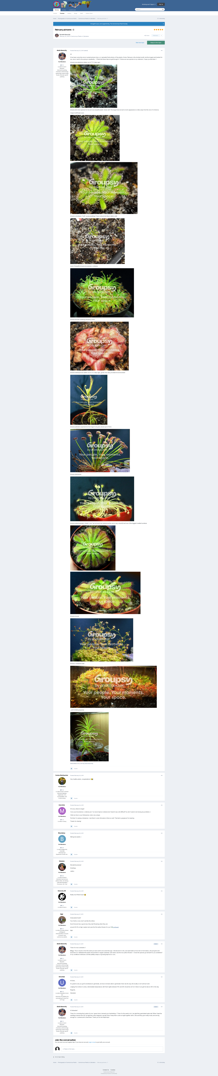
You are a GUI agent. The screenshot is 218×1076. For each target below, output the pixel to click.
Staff (81, 13)
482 (62, 875)
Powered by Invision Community (109, 1073)
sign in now (92, 1042)
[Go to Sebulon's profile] (62, 867)
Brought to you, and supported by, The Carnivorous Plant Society (109, 23)
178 (63, 819)
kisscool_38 (62, 891)
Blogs (75, 13)
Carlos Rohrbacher (61, 775)
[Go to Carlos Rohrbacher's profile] (62, 781)
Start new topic (140, 42)
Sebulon (62, 861)
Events (55, 13)
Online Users (89, 13)
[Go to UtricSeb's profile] (62, 983)
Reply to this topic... (69, 1049)
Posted (76, 50)
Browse (57, 10)
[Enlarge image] (93, 86)
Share (147, 35)
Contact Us (106, 1070)
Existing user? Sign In (148, 4)
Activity (64, 10)
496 (62, 847)
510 (63, 65)
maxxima (62, 805)
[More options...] (161, 51)
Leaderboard (72, 10)
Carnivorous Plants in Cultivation (80, 36)
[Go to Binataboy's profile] (62, 839)
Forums (62, 13)
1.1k (63, 905)
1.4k (62, 790)
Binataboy (61, 833)
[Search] (163, 9)
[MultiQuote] (71, 768)
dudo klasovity (65, 34)
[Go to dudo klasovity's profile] (57, 35)
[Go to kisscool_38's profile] (62, 897)
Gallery (69, 13)
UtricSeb (62, 977)
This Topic (156, 9)
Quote (75, 768)
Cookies (113, 1070)
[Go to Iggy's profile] (62, 920)
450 (62, 991)
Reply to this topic (156, 42)
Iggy (61, 914)
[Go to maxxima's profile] (62, 811)
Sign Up (161, 4)
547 (62, 928)
